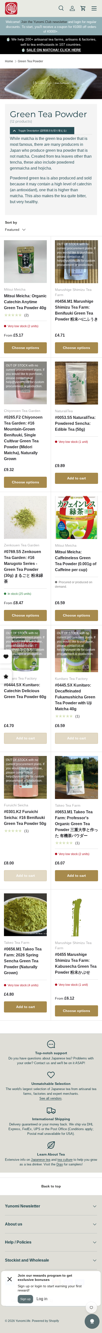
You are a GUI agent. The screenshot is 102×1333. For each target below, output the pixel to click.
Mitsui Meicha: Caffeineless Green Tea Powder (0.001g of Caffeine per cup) (75, 561)
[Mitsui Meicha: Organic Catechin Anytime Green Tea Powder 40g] (25, 261)
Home (9, 61)
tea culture (65, 1159)
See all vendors (50, 1098)
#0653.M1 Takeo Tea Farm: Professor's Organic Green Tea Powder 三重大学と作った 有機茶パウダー (76, 824)
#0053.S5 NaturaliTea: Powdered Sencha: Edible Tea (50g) (75, 423)
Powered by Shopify (45, 1321)
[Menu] (94, 8)
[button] (83, 8)
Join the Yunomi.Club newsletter (44, 22)
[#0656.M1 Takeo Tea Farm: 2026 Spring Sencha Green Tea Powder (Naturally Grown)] (25, 914)
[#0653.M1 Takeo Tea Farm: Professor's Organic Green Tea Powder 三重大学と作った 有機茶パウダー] (76, 777)
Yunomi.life (23, 1321)
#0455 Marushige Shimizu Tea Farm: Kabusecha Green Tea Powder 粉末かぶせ (76, 963)
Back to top (51, 1186)
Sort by (11, 222)
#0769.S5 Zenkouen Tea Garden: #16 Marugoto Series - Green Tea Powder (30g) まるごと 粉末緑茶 (23, 566)
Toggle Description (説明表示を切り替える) (42, 130)
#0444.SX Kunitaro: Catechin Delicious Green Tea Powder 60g (25, 691)
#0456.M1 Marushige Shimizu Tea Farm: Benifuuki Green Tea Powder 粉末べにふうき (76, 310)
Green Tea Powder (30, 61)
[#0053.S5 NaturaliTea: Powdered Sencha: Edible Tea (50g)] (76, 383)
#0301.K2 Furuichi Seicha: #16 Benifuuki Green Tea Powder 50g (25, 818)
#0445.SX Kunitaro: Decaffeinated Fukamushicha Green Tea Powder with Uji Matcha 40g (75, 697)
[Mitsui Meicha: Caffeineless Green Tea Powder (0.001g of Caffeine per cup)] (76, 517)
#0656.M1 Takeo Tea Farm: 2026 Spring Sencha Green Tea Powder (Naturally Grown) (23, 961)
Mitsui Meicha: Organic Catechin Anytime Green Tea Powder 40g (25, 302)
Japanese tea (40, 1159)
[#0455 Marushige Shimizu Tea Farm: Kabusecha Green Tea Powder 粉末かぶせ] (76, 914)
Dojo (59, 1164)
